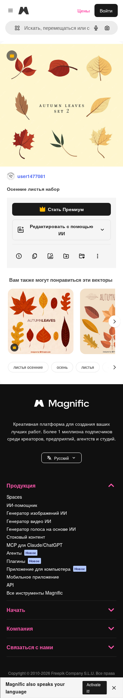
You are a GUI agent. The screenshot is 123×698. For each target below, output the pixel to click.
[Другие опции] (97, 256)
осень (62, 367)
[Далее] (114, 321)
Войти (106, 10)
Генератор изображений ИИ (37, 513)
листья (87, 367)
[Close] (114, 688)
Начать (16, 610)
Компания (20, 628)
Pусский (61, 458)
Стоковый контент (26, 536)
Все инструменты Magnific (35, 592)
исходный (44, 56)
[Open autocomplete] (15, 28)
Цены (83, 10)
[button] (61, 458)
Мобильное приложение (33, 576)
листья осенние (28, 367)
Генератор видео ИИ (29, 521)
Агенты (21, 552)
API (10, 585)
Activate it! (94, 687)
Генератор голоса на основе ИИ (41, 529)
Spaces (14, 496)
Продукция (21, 485)
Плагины (23, 561)
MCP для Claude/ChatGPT (35, 545)
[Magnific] (61, 405)
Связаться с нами (30, 647)
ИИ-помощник (22, 505)
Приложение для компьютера (46, 568)
